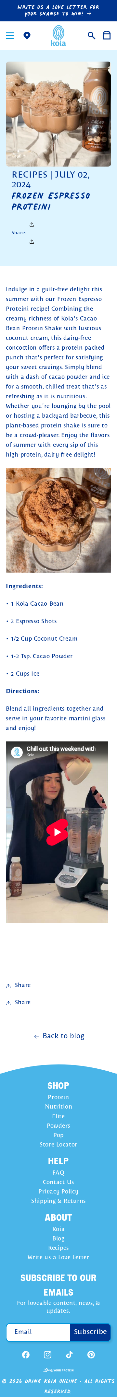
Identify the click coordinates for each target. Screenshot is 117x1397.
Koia (58, 1229)
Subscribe (90, 1332)
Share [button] (23, 1003)
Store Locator (58, 1145)
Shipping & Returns (58, 1201)
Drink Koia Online (51, 1381)
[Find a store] (26, 35)
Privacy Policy (58, 1192)
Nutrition (58, 1107)
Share (23, 985)
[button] (10, 35)
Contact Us (58, 1182)
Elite (58, 1117)
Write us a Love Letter (58, 1258)
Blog (58, 1239)
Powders (58, 1126)
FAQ (58, 1173)
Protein (58, 1097)
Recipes (58, 1248)
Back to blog (63, 1036)
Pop (58, 1135)
